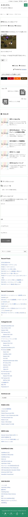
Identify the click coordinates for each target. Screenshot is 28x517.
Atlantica (6, 365)
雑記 (3, 384)
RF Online (18, 14)
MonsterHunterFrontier (10, 360)
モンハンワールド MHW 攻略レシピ (10, 439)
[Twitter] (4, 78)
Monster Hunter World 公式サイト (9, 435)
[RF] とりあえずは (15, 119)
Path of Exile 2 (6, 328)
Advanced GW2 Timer (6, 472)
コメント (3, 203)
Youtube (16, 1)
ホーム (3, 14)
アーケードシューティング (9, 339)
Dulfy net (3, 459)
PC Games (10, 14)
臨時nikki (3, 489)
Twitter (11, 1)
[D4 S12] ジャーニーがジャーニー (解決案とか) (12, 295)
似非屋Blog (4, 502)
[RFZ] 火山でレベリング (16, 163)
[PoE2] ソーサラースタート (8, 267)
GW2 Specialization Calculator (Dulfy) (10, 470)
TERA (5, 369)
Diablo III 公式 (4, 419)
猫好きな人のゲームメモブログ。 (9, 500)
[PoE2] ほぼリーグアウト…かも (9, 264)
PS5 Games (5, 332)
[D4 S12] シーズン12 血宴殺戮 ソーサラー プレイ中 (14, 299)
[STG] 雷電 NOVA (5, 262)
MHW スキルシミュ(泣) (7, 441)
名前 (2, 219)
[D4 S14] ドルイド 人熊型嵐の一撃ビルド (11, 271)
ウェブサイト (4, 232)
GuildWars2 (5, 336)
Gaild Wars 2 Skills (5, 463)
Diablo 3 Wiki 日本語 (6, 422)
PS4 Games (5, 341)
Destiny (6, 345)
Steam (6, 352)
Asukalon (24, 69)
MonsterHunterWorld (8, 347)
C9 (5, 358)
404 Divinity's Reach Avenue (8, 494)
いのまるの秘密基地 (6, 408)
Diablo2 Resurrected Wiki (7, 413)
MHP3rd (6, 380)
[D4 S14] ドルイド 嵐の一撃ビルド (9, 273)
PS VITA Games (6, 371)
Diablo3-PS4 (7, 343)
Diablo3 (6, 356)
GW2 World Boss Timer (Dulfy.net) (9, 467)
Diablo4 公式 (4, 411)
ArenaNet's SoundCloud (7, 474)
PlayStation (5, 386)
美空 (2, 496)
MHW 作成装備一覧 (6, 437)
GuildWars (7, 354)
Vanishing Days (5, 491)
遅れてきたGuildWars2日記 (8, 498)
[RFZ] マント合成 (15, 152)
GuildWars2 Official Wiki (7, 454)
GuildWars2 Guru (5, 457)
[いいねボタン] (3, 60)
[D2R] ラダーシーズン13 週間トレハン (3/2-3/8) (13, 304)
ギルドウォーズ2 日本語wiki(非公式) (10, 465)
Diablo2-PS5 (7, 334)
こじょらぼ (4, 485)
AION (5, 367)
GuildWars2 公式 (5, 452)
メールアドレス (4, 226)
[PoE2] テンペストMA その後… (8, 269)
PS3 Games (5, 373)
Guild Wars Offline (5, 487)
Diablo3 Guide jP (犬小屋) (7, 424)
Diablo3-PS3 (7, 376)
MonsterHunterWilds (7, 325)
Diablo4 (4, 330)
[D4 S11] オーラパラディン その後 (9, 312)
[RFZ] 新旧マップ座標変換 (17, 141)
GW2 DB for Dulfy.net (6, 461)
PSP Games (5, 378)
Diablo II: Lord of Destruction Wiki (9, 415)
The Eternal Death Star (7, 417)
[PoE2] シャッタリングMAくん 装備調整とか (12, 280)
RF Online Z (18, 25)
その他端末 (4, 382)
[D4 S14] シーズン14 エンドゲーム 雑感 (11, 282)
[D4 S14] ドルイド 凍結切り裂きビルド (11, 284)
